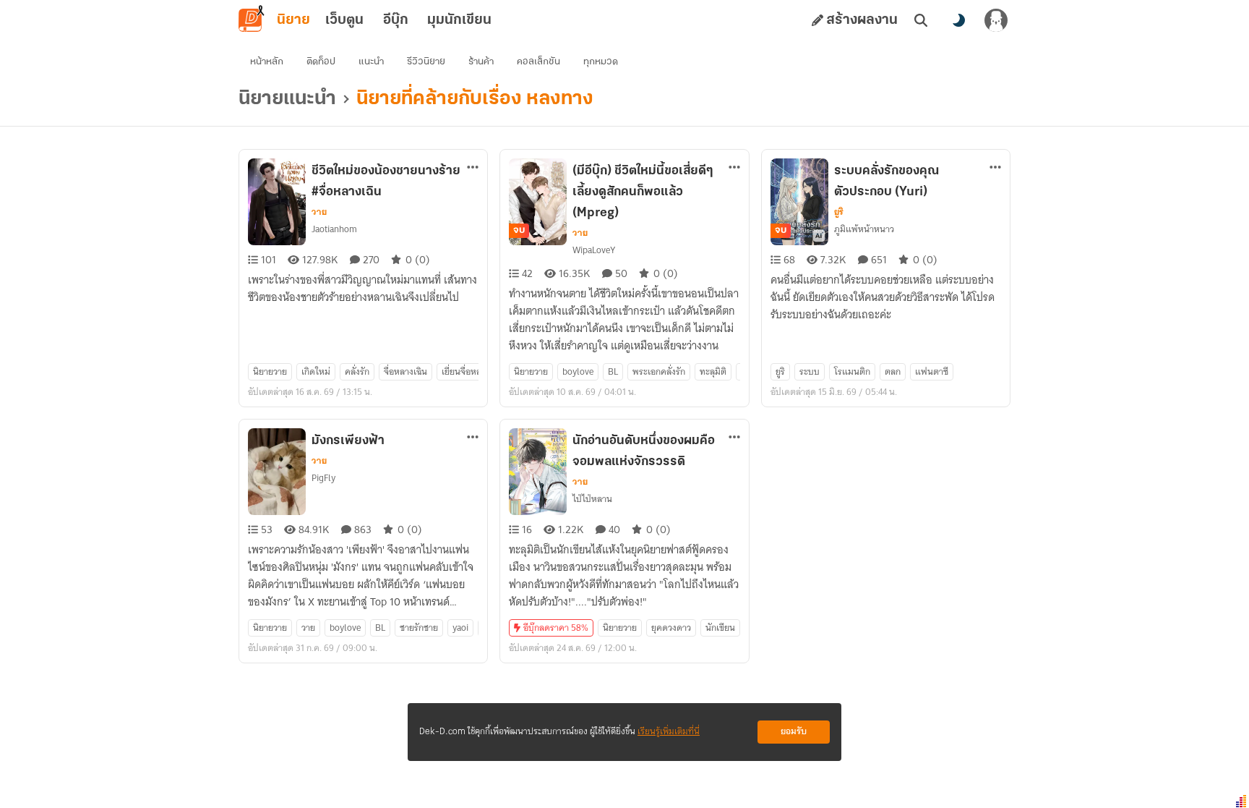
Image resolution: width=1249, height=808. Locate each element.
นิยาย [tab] (293, 20)
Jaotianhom (334, 229)
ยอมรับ (794, 731)
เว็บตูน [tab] (344, 20)
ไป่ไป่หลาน (592, 498)
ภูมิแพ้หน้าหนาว (864, 229)
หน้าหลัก (266, 61)
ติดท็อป (320, 61)
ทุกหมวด (600, 61)
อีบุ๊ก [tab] (395, 20)
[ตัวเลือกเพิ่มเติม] (472, 167)
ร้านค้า (481, 61)
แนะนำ (371, 61)
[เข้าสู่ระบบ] (996, 20)
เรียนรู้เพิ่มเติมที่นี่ (669, 731)
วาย (319, 212)
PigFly (323, 477)
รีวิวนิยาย (426, 61)
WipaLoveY (593, 250)
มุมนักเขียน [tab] (459, 20)
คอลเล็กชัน (538, 61)
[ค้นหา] (920, 20)
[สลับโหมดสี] (958, 20)
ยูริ (839, 212)
